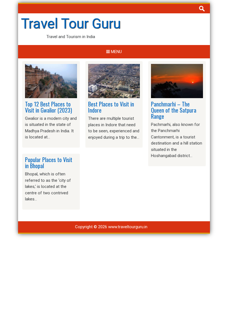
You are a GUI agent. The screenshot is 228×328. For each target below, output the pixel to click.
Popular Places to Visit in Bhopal (48, 162)
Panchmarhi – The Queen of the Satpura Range (173, 110)
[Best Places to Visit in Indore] (114, 80)
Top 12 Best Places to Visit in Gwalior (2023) (48, 107)
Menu (116, 51)
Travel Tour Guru (71, 24)
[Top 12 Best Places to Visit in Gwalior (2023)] (51, 80)
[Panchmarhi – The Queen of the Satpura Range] (177, 80)
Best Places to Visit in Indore (111, 107)
